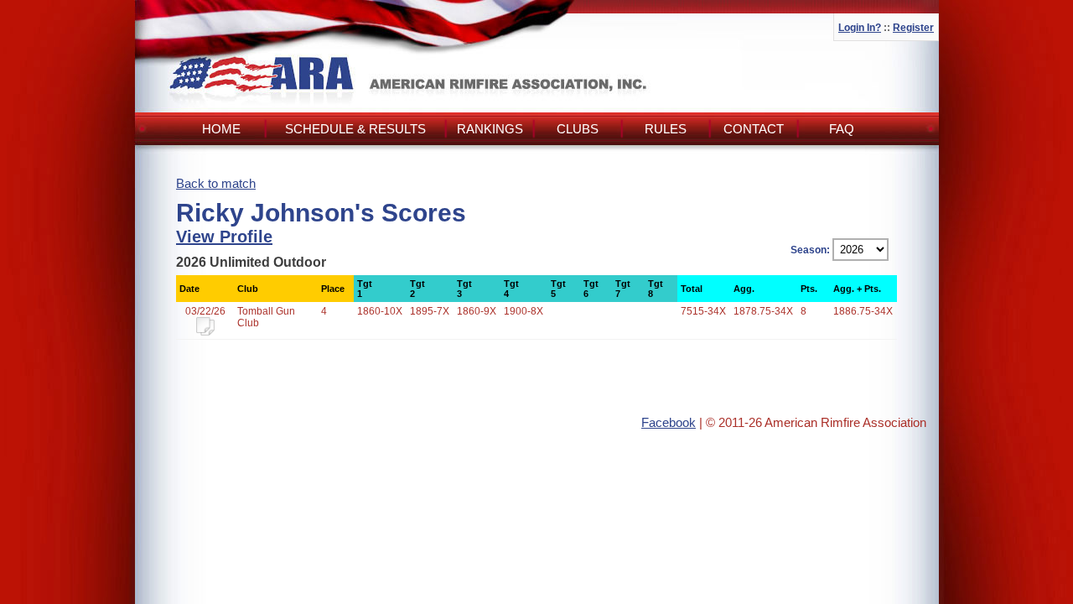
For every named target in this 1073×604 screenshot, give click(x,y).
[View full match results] (205, 332)
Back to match (216, 183)
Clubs (578, 129)
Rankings (490, 129)
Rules (666, 129)
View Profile (224, 236)
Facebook (668, 422)
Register (913, 28)
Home (221, 129)
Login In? (859, 28)
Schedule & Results (355, 129)
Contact (753, 129)
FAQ (841, 129)
